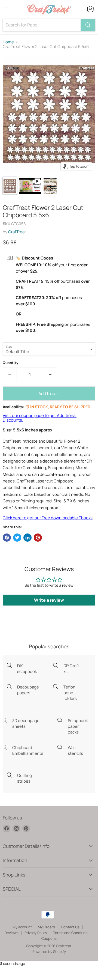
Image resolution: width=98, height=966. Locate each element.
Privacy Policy (35, 932)
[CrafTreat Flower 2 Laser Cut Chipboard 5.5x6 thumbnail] (30, 186)
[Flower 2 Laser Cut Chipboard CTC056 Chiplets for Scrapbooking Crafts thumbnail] (10, 186)
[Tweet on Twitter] (17, 537)
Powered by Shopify (49, 951)
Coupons (49, 938)
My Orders (46, 927)
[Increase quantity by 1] (50, 375)
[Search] (88, 25)
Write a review (49, 600)
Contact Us (70, 927)
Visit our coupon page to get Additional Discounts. (39, 418)
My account (22, 927)
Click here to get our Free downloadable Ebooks (48, 518)
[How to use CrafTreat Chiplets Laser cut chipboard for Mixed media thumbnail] (50, 186)
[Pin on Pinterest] (38, 537)
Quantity (10, 363)
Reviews (12, 932)
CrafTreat (17, 232)
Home (8, 42)
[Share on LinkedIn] (27, 537)
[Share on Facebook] (7, 537)
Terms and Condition (70, 932)
